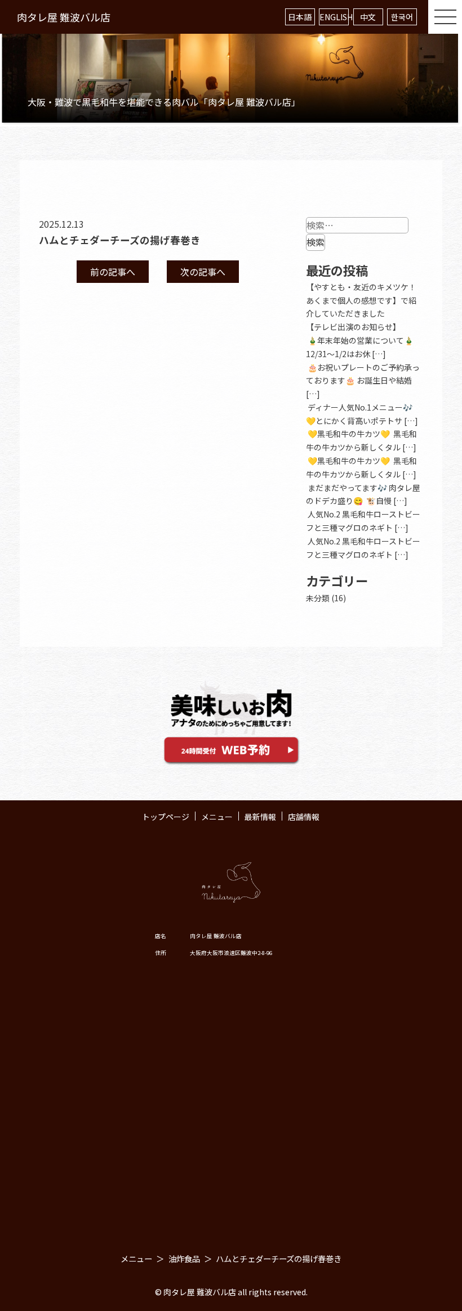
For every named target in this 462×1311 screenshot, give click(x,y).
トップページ (165, 816)
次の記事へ (202, 271)
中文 (368, 16)
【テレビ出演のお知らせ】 (353, 326)
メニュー (217, 816)
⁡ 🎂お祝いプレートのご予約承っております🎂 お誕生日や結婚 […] (363, 381)
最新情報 (260, 816)
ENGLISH (334, 16)
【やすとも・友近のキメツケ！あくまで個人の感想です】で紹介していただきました (361, 300)
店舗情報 (303, 816)
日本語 (300, 16)
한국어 (402, 16)
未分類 (318, 597)
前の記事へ (112, 271)
